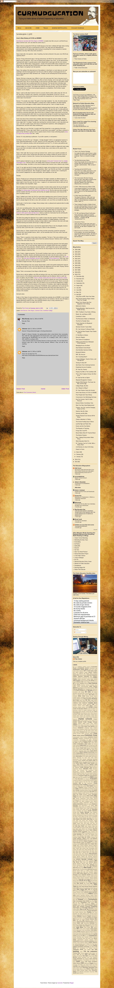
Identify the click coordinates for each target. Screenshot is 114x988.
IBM (74, 801)
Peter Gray (91, 901)
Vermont (95, 963)
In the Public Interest (79, 555)
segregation (82, 931)
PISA (96, 902)
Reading (89, 912)
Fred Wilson (78, 786)
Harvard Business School (91, 792)
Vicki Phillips (80, 964)
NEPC (89, 881)
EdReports (77, 767)
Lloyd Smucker (77, 842)
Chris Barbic (86, 725)
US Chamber (92, 960)
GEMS (85, 788)
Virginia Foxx (92, 964)
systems (90, 942)
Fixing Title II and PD (81, 430)
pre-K (86, 905)
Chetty (84, 722)
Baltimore (75, 687)
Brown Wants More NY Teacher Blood (85, 433)
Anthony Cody (79, 681)
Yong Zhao (92, 971)
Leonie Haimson (77, 838)
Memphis (78, 859)
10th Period (78, 468)
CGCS (95, 711)
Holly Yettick (82, 797)
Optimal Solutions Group (78, 892)
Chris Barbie (92, 725)
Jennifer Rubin (76, 812)
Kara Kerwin (82, 827)
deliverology (89, 759)
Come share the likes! (80, 117)
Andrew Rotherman (82, 679)
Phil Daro (77, 902)
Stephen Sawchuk (93, 937)
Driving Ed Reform (80, 352)
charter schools (85, 719)
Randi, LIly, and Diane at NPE (83, 314)
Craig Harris (80, 742)
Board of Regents (77, 694)
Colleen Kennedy (85, 733)
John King (89, 819)
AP (74, 683)
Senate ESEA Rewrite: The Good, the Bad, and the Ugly (85, 382)
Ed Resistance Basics (86, 766)
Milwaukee (75, 869)
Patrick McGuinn (82, 896)
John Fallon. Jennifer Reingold (79, 817)
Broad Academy (87, 698)
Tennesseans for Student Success (88, 948)
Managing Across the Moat (83, 345)
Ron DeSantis (79, 924)
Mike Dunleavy (80, 866)
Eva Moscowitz (79, 778)
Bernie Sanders (80, 690)
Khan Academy (91, 831)
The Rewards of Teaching (82, 428)
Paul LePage (76, 898)
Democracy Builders (77, 760)
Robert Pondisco (90, 921)
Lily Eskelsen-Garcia (82, 839)
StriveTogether (80, 939)
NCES (77, 880)
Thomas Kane (76, 953)
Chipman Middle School (83, 723)
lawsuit (95, 835)
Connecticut (94, 738)
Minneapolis (84, 869)
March (78, 452)
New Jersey (80, 883)
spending (78, 935)
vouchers (75, 966)
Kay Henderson (89, 828)
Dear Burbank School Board (83, 347)
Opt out (95, 890)
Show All (95, 529)
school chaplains (86, 928)
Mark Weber (75, 851)
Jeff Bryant (84, 810)
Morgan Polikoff (93, 870)
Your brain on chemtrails (81, 520)
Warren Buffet (79, 967)
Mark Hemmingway (90, 848)
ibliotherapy (94, 799)
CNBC (86, 732)
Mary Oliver (81, 853)
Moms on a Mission (85, 870)
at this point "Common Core (54, 161)
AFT (85, 671)
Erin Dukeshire (84, 777)
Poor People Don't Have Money (84, 394)
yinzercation (86, 971)
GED (80, 788)
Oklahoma (86, 890)
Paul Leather (94, 896)
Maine (92, 844)
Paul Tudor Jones (88, 898)
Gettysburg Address (84, 790)
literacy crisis (75, 841)
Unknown (24, 328)
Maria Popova (88, 846)
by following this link (88, 109)
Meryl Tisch (85, 862)
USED (78, 961)
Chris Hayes (31, 310)
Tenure (46, 28)
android (95, 679)
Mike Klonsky (25, 318)
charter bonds (82, 717)
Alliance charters (92, 672)
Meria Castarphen (90, 860)
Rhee (74, 919)
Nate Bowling (76, 876)
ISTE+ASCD (84, 805)
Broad (82, 698)
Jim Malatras (79, 815)
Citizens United (76, 730)
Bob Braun (92, 694)
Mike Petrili (81, 867)
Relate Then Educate (79, 569)
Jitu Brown (75, 816)
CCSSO (95, 707)
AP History (77, 683)
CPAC (92, 741)
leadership (75, 837)
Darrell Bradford (82, 749)
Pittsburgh (75, 903)
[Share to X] (53, 308)
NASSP (88, 874)
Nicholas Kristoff (89, 888)
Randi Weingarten (92, 910)
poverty (75, 905)
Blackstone (75, 693)
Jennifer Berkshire (92, 810)
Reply (23, 323)
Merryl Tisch (79, 862)
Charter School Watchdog (81, 538)
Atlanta (78, 685)
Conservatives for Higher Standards (88, 739)
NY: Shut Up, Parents (81, 369)
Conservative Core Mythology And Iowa (86, 397)
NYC (92, 889)
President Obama (92, 905)
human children (85, 799)
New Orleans (93, 883)
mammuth (60, 983)
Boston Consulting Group (82, 697)
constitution (75, 741)
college (91, 733)
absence (89, 666)
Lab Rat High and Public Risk (83, 424)
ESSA (95, 777)
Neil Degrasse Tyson (83, 881)
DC (83, 756)
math (74, 855)
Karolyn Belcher (88, 827)
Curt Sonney (94, 743)
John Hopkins (76, 819)
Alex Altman (75, 672)
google (95, 790)
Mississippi (95, 869)
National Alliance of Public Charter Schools (88, 876)
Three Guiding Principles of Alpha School (85, 204)
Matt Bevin (78, 855)
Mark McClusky (88, 849)
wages (79, 966)
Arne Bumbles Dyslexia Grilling (84, 350)
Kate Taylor (94, 827)
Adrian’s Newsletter (80, 482)
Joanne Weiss (81, 816)
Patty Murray (88, 896)
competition (80, 738)
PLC (83, 903)
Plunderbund (77, 565)
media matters (91, 857)
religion (89, 916)
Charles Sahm (76, 715)
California (75, 703)
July (77, 287)
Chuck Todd (90, 729)
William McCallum (80, 970)
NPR (89, 889)
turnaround (79, 958)
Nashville (84, 874)
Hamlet (83, 792)
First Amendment (88, 783)
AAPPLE (84, 666)
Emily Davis (79, 774)
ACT (93, 669)
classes (77, 732)
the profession (92, 951)
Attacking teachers (85, 685)
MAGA (89, 844)
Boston (91, 696)
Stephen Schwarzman (77, 938)
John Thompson (89, 820)
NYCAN (95, 889)
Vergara (91, 963)
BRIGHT (78, 698)
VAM (82, 963)
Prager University (81, 905)
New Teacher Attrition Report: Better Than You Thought (85, 299)
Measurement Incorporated (82, 857)
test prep (94, 949)
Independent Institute (78, 802)
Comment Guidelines (77, 28)
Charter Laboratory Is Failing (83, 419)
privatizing (87, 906)
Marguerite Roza (80, 846)
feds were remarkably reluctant (32, 258)
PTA (83, 907)
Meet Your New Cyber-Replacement (85, 405)
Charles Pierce (94, 714)
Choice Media (81, 725)
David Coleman (84, 752)
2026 (76, 249)
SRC (84, 935)
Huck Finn (79, 799)
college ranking (80, 735)
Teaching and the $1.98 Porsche (82, 169)
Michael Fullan (85, 863)
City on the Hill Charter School (87, 730)
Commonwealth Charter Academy (80, 737)
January (78, 456)
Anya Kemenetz (93, 681)
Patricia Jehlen (93, 895)
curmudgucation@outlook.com (81, 126)
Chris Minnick (91, 726)
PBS (74, 899)
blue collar (95, 693)
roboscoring (86, 923)
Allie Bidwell (86, 673)
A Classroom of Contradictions (82, 483)
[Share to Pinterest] (57, 308)
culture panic (87, 743)
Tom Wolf (85, 956)
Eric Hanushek (91, 775)
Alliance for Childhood (78, 673)
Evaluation (93, 779)
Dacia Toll (88, 745)
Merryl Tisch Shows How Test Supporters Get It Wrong (83, 303)
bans (79, 687)
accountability (80, 668)
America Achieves (83, 675)
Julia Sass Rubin (79, 826)
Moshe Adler (80, 872)
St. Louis (87, 935)
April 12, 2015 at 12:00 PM (35, 328)
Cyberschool (83, 745)
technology (86, 946)
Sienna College (94, 932)
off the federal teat (54, 258)
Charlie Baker (94, 715)
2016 (76, 272)
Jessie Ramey (92, 813)
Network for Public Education (81, 563)
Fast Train (90, 781)
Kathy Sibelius (82, 828)
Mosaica (74, 872)
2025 (76, 252)
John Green (94, 817)
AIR (89, 670)
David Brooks (93, 750)
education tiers (83, 770)
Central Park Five (90, 711)
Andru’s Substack (80, 490)
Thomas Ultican (91, 953)
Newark (86, 886)
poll (96, 903)
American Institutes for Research (80, 677)
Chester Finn (94, 720)
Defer (92, 757)
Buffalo (95, 700)
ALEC (95, 670)
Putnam (95, 907)
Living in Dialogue (79, 557)
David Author (87, 750)
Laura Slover (87, 835)
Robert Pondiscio (81, 921)
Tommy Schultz (91, 955)
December (79, 276)
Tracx (88, 957)
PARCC (91, 893)
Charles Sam (82, 715)
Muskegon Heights (93, 872)
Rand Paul (85, 910)
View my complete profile (79, 661)
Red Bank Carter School (90, 914)
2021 (76, 261)
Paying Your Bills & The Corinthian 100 (86, 371)
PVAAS (74, 909)
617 (74, 666)
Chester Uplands (77, 722)
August (78, 285)
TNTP (86, 954)
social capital (75, 934)
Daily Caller (75, 746)
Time (78, 954)
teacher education (79, 945)
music (87, 872)
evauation (75, 780)
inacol (91, 801)
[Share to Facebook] (55, 308)
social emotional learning (84, 934)
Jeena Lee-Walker (77, 810)
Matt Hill (93, 855)
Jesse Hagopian (93, 812)
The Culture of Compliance (83, 339)
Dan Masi (89, 746)
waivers (83, 966)
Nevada (93, 881)
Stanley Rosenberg (77, 937)
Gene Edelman (90, 788)
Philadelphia (84, 902)
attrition (74, 686)
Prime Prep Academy (78, 906)
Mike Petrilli (87, 867)
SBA (77, 928)
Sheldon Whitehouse (86, 932)
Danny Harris (76, 749)
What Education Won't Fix (82, 441)
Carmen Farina (81, 705)
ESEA (92, 777)
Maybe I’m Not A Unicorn (81, 478)
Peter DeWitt (86, 901)
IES (80, 801)
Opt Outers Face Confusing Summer (85, 365)
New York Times (80, 886)
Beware (85, 690)
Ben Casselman (86, 689)
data (88, 749)
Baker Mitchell (93, 686)
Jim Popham (89, 815)
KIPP (83, 832)
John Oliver (75, 820)
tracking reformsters (82, 957)
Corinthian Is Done (80, 316)
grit (90, 791)
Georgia (77, 790)
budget (92, 700)
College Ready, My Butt (82, 385)
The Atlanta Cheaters (81, 435)
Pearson (80, 899)
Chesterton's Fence (79, 222)
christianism (80, 727)
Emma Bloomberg (93, 774)
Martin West (94, 851)
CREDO (86, 742)
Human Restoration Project (81, 553)
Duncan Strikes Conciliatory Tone (84, 403)
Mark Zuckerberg (82, 851)
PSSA (80, 907)
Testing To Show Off (81, 362)
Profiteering (94, 906)
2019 (76, 265)
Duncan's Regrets (80, 337)
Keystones (84, 831)
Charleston (88, 715)
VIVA (96, 964)
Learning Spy (94, 837)
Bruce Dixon (82, 700)
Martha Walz (89, 851)
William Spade (88, 970)
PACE (74, 893)
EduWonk (95, 771)
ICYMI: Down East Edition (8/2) (82, 195)
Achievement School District (80, 669)
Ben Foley (93, 689)
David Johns (85, 753)
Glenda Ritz (90, 790)
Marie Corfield (76, 848)
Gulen (93, 791)
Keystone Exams (77, 831)
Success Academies (89, 941)
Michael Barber (93, 862)
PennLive (86, 899)
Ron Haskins (85, 924)
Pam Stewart (78, 893)
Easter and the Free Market (83, 426)
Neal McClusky (94, 880)
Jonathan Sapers (83, 821)
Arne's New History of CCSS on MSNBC (86, 392)
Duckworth (86, 764)
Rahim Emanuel (79, 910)
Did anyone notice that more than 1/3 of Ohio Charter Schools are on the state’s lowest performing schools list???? (84, 471)
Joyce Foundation (81, 824)
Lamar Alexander (77, 834)
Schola (80, 928)
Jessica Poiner (84, 813)
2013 (76, 461)
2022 (76, 258)
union (90, 958)
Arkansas (86, 683)
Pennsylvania (92, 899)
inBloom (95, 801)
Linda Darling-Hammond (92, 839)
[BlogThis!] (52, 308)
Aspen (74, 685)
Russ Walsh (80, 925)
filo (82, 783)
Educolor (76, 547)
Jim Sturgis (95, 815)
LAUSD (92, 835)
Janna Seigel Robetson (89, 808)
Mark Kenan (82, 849)
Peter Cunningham (77, 901)
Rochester (92, 923)
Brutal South (78, 519)
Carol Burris (89, 705)
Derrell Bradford (88, 761)
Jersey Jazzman (84, 812)
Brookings (94, 698)
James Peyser (82, 806)
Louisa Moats (94, 842)
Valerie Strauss (76, 963)
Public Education (89, 908)
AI (87, 670)
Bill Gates (88, 692)
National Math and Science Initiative (85, 878)
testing (76, 951)
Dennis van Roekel (87, 760)
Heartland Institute (87, 794)
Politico (93, 903)
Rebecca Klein (86, 913)
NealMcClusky (76, 881)
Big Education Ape (80, 509)
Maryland (87, 853)
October (78, 281)
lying (78, 844)
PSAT (74, 907)
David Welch (79, 756)
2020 (76, 263)
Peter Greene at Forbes (80, 59)
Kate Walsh (75, 828)
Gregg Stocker (86, 791)
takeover (95, 942)
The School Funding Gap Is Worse (85, 421)
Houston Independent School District (84, 798)
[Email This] (50, 308)
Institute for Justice (87, 804)
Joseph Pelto (80, 823)
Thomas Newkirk (84, 953)
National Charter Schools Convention (81, 877)
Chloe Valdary (93, 723)
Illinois (83, 801)
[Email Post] (47, 308)
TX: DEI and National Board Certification (84, 213)
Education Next (88, 767)
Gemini (82, 788)
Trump (74, 958)
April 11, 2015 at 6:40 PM (36, 318)
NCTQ (85, 880)
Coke (89, 732)
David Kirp (91, 753)
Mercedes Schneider (87, 859)
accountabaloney (79, 476)
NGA (77, 888)
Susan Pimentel (80, 942)
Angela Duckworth (84, 680)
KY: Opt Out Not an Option (83, 377)
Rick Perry (79, 920)
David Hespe (80, 753)
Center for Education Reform (80, 708)
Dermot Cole (81, 761)
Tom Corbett (91, 954)
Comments (78, 632)
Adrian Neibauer (79, 670)
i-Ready (90, 799)
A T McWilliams (78, 666)
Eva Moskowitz (86, 778)
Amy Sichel (90, 677)
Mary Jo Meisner (82, 852)
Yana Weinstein (80, 971)
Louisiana (75, 844)
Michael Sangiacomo (77, 864)
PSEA (77, 907)
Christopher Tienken (83, 729)
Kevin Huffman (93, 830)
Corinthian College (47, 310)
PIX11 (79, 903)
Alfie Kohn (78, 487)
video (84, 964)
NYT (74, 890)
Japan (95, 808)
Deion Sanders (83, 759)
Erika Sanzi (78, 777)
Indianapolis (80, 804)
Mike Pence (76, 867)
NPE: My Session (80, 354)
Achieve (87, 668)
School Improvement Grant (79, 930)
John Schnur (82, 820)
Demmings (95, 759)
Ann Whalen (91, 680)
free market (90, 786)
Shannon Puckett (89, 931)
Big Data (90, 690)
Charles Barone (87, 714)
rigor (83, 920)
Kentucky (79, 830)
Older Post (65, 389)
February (78, 454)
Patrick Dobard (76, 896)
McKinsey (95, 856)
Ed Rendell (79, 766)
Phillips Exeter (91, 902)
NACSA (74, 873)
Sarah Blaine (79, 927)
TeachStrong (80, 946)
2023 (76, 256)
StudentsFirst (76, 941)
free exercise (83, 786)
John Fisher (89, 817)
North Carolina (80, 889)
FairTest (92, 780)
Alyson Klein (76, 675)
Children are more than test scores (84, 524)
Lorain (82, 842)
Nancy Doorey (90, 873)
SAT (92, 927)
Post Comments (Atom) (30, 392)
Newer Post (20, 389)
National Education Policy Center (82, 561)
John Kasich (83, 819)
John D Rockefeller (93, 816)
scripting (74, 931)
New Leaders (87, 883)
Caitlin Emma (94, 701)
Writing (74, 971)
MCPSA (74, 857)
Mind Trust (80, 869)
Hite (78, 797)
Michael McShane (93, 863)
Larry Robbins (91, 834)
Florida (95, 783)
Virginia (87, 964)
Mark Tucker (94, 849)
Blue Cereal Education (87, 693)
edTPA (81, 767)
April (77, 294)
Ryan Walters (86, 925)
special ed (91, 934)
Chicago (90, 722)
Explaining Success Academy (83, 367)
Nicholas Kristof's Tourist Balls (84, 327)
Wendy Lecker (83, 968)
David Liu (95, 753)
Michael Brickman (77, 863)
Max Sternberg (89, 856)
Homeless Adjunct (89, 797)
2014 (76, 459)
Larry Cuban (85, 834)
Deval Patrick (79, 763)
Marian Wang (94, 846)
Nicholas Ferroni (82, 888)
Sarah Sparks (87, 927)
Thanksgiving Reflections (81, 526)
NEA (88, 880)
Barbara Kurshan (83, 687)
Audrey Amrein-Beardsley (82, 686)
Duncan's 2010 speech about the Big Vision (27, 213)
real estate (80, 913)
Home (19, 28)
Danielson (88, 748)
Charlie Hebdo (76, 717)
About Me (28, 28)
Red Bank (82, 914)
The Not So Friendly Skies (83, 321)
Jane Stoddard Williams (78, 808)
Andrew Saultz (90, 679)
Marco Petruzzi (80, 845)
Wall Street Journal (89, 966)
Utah (86, 961)
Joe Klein (86, 816)
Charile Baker (80, 714)
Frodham (86, 787)
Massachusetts (93, 853)
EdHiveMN (77, 546)
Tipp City (82, 954)
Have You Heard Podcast (80, 551)
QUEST (78, 909)
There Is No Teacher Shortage (82, 151)
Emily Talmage (86, 774)
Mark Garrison (83, 848)
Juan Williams (88, 824)
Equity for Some (80, 449)
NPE (86, 889)
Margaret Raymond (88, 845)
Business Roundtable (81, 701)
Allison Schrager (93, 673)
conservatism (75, 739)
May (77, 292)
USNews (82, 961)
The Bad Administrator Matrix (82, 160)
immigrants (87, 801)
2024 (76, 254)
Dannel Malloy (94, 748)
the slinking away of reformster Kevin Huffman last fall (35, 190)
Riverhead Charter (89, 920)
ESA (88, 777)
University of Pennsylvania (83, 960)
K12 (78, 827)
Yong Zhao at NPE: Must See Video (85, 296)
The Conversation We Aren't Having (83, 178)
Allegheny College (83, 672)
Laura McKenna (80, 835)
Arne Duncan (23, 310)
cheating (82, 720)
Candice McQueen (87, 704)
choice (75, 725)
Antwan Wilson (87, 681)
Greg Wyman (80, 791)
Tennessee (76, 949)
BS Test (88, 700)
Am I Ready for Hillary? (82, 388)
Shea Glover (78, 932)
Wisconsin (94, 970)
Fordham (85, 784)
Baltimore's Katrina (81, 306)
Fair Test (76, 549)
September (79, 283)
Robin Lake (80, 923)
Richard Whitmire (90, 919)
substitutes (82, 941)
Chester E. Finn (87, 720)
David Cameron (76, 752)
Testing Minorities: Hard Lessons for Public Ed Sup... (85, 309)
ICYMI (77, 801)
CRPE (89, 742)
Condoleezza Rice (88, 738)
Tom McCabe (79, 955)
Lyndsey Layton (84, 844)
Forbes (81, 784)
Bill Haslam (94, 691)
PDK (76, 899)
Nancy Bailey (83, 873)
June (77, 290)
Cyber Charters (76, 745)
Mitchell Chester (76, 870)
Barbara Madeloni (91, 687)
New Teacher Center (89, 884)
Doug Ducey (80, 764)
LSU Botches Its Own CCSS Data (84, 447)
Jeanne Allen (88, 809)
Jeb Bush (94, 809)
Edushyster (89, 771)
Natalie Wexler (94, 874)
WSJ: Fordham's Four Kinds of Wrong (85, 312)
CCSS (37, 28)
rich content (82, 919)
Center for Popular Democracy (85, 710)
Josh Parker (86, 823)
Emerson (75, 774)
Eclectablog (77, 541)
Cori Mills (80, 741)
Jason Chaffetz (76, 809)
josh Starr (92, 823)
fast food (85, 781)
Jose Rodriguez (90, 821)
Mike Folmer (86, 866)
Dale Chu (80, 746)
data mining (91, 749)
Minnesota (90, 869)
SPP (81, 935)
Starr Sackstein (85, 937)
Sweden (86, 942)
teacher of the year (89, 945)
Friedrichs (80, 787)
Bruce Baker (76, 700)
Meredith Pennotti (82, 860)
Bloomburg (80, 693)
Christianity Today (89, 727)
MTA (84, 872)
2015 (76, 274)
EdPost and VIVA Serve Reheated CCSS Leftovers (85, 342)
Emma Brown (75, 775)
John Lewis (94, 819)
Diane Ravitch (90, 763)
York (96, 971)
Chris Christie (78, 726)
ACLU (90, 669)
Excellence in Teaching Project (83, 780)
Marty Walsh (75, 852)
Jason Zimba (82, 809)
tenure (81, 949)
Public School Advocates (80, 67)
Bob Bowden (85, 694)
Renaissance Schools (81, 917)
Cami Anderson (83, 703)
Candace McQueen (77, 704)
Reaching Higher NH (79, 567)
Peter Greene (78, 659)
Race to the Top (84, 909)
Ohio (83, 890)
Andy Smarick (76, 680)
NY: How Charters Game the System (85, 390)
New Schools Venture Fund (79, 884)
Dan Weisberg (94, 746)
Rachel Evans (92, 909)
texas (81, 951)
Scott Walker (94, 930)
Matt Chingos (88, 855)
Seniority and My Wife (81, 413)
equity (85, 775)
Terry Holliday (87, 949)
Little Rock (81, 841)
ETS (74, 778)
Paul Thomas (81, 898)
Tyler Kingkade (86, 958)
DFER (85, 763)
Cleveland (82, 732)
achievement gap (93, 668)
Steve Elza (85, 938)
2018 (76, 267)
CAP (93, 704)
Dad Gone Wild (94, 745)
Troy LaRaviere (93, 957)
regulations (84, 916)
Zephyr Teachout (79, 973)
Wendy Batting (76, 968)
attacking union (93, 685)
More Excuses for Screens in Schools (84, 230)
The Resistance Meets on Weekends (85, 318)
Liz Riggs (95, 841)
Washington (85, 967)
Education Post (87, 768)
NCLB (81, 880)
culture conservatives (78, 743)
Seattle (78, 931)
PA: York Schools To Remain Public (85, 329)
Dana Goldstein (76, 748)
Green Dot (75, 791)
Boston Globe (91, 697)
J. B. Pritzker (91, 805)
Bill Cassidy (81, 691)
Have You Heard (77, 794)
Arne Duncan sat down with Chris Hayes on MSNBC (29, 41)
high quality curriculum (81, 795)
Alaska (92, 670)
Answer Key (78, 495)
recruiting (78, 914)
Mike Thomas (94, 867)
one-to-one (91, 890)
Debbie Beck (91, 756)
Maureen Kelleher (81, 856)
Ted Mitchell (92, 946)
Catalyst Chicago (81, 707)
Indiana (75, 804)
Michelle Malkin (86, 864)
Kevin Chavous (86, 830)
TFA (84, 951)
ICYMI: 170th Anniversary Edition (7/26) (84, 186)
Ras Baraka (75, 912)
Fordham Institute (91, 784)
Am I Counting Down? (81, 356)
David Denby (91, 752)
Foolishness (76, 784)
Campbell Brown (92, 703)
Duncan (92, 764)
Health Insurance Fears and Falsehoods (84, 491)
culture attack (94, 742)
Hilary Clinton (90, 795)
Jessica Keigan (76, 813)
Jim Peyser (84, 815)
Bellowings (78, 502)
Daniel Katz (83, 748)
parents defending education (83, 895)
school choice (93, 928)
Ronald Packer (91, 924)
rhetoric (77, 919)
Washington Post (93, 967)
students (86, 939)
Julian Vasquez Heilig (89, 826)
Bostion (87, 696)
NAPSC (79, 874)
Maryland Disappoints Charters (84, 380)
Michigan (92, 864)
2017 (76, 270)
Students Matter (93, 939)
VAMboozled (86, 963)
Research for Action (92, 917)
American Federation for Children (87, 676)
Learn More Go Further (84, 837)
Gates (77, 788)
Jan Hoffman (88, 806)
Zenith (74, 973)
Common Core (38, 310)
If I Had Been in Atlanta (82, 335)
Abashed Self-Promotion (59, 28)
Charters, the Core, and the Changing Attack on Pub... (85, 408)
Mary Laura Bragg (91, 852)
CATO (87, 707)
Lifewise (88, 838)
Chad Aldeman (76, 712)
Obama (76, 890)
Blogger (71, 983)
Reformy (79, 916)
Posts (77, 629)
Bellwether (80, 689)
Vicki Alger (75, 964)
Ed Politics (77, 544)
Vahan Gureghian (92, 961)
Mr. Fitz (76, 559)
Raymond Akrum (82, 912)
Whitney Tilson (90, 968)
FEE (80, 783)
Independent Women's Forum (90, 802)
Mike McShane (93, 866)
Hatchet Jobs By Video (82, 411)
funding (89, 787)
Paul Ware (95, 898)
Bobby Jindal (81, 696)
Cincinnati (95, 729)
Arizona (82, 683)
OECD (80, 890)
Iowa (80, 805)
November (79, 278)
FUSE (93, 787)
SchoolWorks (87, 930)
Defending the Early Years (81, 540)
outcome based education (90, 892)
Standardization (93, 935)
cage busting (88, 701)
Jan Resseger (94, 806)
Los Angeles (88, 842)
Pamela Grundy (85, 893)
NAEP (78, 873)
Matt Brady (82, 855)
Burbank (75, 701)
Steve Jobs (90, 938)
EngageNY (81, 775)
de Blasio (86, 756)
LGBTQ (84, 838)
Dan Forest (84, 746)
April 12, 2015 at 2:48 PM (34, 351)
